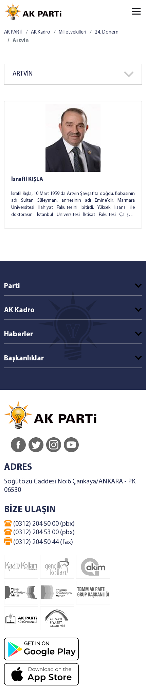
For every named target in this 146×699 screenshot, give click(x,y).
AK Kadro (40, 32)
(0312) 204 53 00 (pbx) (43, 532)
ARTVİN (23, 74)
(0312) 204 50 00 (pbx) (43, 524)
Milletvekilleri (72, 32)
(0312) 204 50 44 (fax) (42, 542)
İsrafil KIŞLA (27, 179)
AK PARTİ (13, 32)
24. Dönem (106, 32)
